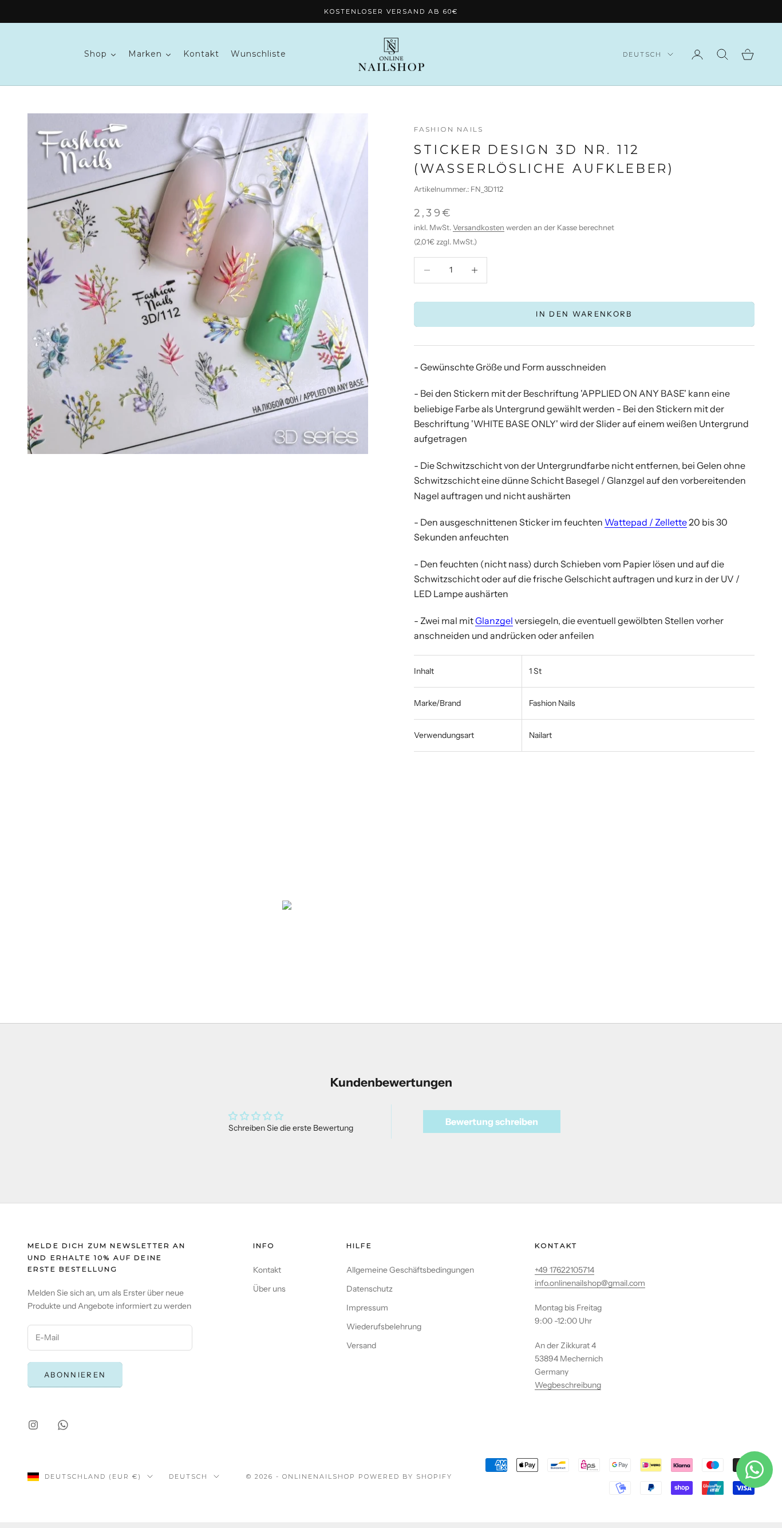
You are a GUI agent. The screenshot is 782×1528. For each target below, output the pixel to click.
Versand (361, 1345)
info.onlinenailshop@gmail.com (590, 1283)
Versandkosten (478, 226)
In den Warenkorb (584, 313)
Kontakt (267, 1270)
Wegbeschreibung (568, 1385)
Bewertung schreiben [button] (491, 1121)
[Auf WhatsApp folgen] (63, 1425)
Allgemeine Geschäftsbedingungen (410, 1270)
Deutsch (642, 54)
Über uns (269, 1289)
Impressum (367, 1307)
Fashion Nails (448, 129)
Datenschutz (369, 1289)
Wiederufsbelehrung (383, 1326)
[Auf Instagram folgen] (33, 1425)
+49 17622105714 (564, 1270)
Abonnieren (75, 1374)
